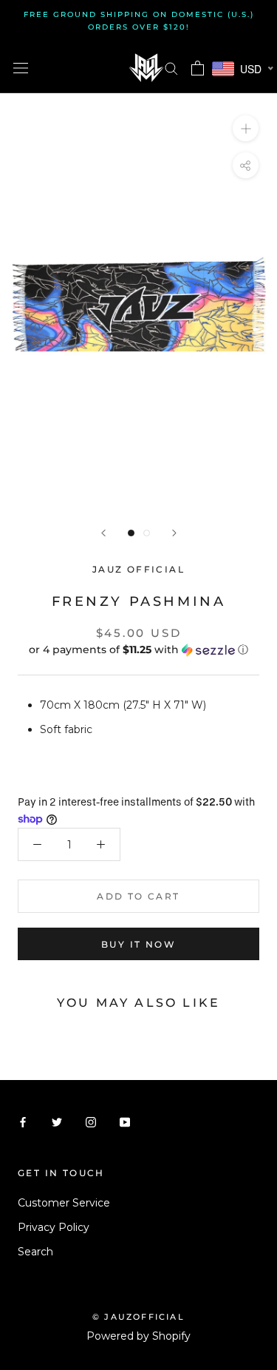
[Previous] (103, 533)
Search (35, 1251)
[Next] (174, 533)
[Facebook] (23, 1121)
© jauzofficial (138, 1317)
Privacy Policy (53, 1227)
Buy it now (138, 944)
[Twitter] (57, 1121)
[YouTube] (125, 1121)
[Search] (171, 67)
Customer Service (64, 1202)
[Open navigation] (20, 67)
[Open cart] (197, 68)
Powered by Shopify (138, 1336)
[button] (138, 650)
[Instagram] (91, 1121)
